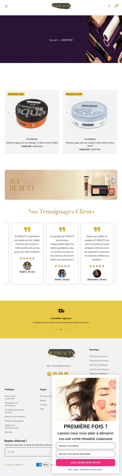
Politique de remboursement (12, 426)
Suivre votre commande (10, 397)
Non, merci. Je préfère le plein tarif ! (85, 470)
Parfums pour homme (99, 360)
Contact (43, 404)
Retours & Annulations (15, 416)
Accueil (53, 39)
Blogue (43, 400)
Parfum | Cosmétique (99, 365)
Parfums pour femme (99, 356)
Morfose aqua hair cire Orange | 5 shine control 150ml (32, 142)
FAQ (42, 409)
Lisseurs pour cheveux (99, 369)
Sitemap (8, 432)
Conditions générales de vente (14, 411)
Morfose (31, 139)
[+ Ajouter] (9, 112)
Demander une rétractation (11, 404)
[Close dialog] (116, 377)
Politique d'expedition (14, 421)
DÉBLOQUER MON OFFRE (85, 462)
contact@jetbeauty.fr (61, 365)
